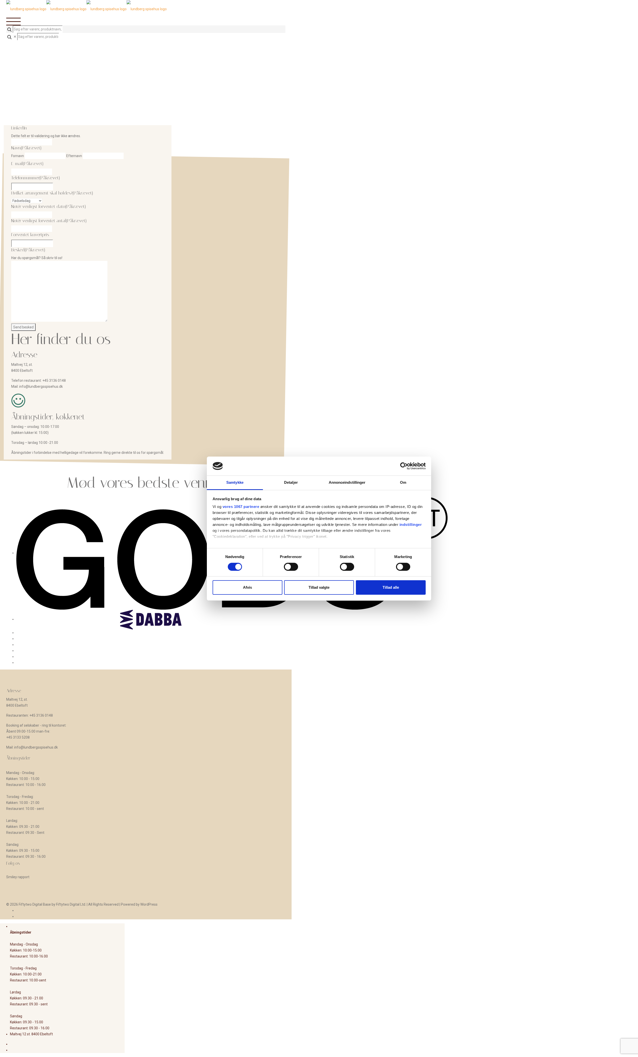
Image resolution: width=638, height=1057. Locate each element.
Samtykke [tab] (234, 482)
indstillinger (410, 524)
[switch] (291, 567)
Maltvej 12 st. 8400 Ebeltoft (31, 1034)
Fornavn (17, 156)
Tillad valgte (319, 587)
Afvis (247, 587)
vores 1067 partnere (241, 506)
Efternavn (74, 156)
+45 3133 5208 (18, 737)
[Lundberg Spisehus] (86, 8)
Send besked (23, 327)
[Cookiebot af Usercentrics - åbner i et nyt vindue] (404, 466)
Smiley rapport (17, 877)
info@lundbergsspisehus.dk (41, 386)
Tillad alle (391, 587)
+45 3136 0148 (54, 381)
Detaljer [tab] (291, 482)
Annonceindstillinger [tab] (347, 482)
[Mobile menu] (145, 21)
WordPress (149, 904)
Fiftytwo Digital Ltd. (71, 904)
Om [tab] (403, 482)
